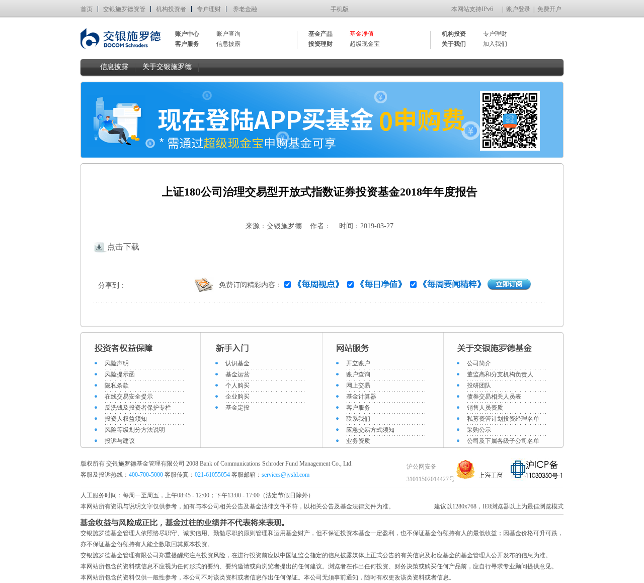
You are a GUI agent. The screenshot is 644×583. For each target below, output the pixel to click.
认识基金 (237, 363)
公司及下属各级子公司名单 (503, 440)
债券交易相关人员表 (494, 396)
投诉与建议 (120, 440)
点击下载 (123, 246)
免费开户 (549, 9)
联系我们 (358, 418)
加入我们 (495, 43)
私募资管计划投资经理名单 (503, 418)
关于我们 (454, 43)
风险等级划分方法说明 (135, 429)
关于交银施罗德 (167, 67)
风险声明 (117, 363)
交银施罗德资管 (124, 9)
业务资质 (358, 440)
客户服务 (358, 407)
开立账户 (358, 363)
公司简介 (479, 363)
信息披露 (228, 43)
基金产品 (320, 33)
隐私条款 (117, 385)
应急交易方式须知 (370, 429)
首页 (86, 9)
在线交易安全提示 (129, 396)
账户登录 (518, 9)
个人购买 (237, 385)
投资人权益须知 (126, 418)
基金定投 (237, 407)
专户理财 (209, 9)
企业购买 (237, 396)
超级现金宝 (365, 43)
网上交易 (358, 385)
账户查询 (228, 33)
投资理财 (320, 43)
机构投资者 (171, 9)
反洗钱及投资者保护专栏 (138, 407)
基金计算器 (361, 396)
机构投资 (454, 33)
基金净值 (362, 33)
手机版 (340, 9)
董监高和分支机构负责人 (500, 374)
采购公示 (479, 429)
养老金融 (245, 9)
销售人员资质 (485, 407)
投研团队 (479, 385)
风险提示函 (120, 374)
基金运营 (237, 374)
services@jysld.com (286, 474)
